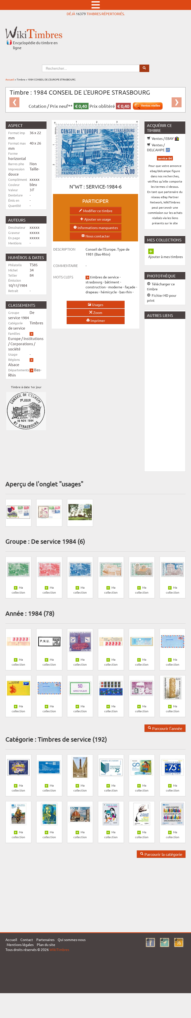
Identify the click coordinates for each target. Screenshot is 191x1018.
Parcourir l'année (166, 728)
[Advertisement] (167, 394)
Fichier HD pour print (161, 297)
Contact (26, 939)
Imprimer (97, 320)
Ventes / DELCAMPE (156, 147)
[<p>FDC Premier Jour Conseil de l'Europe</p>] (49, 511)
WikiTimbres (59, 949)
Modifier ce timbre (97, 210)
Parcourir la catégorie (162, 854)
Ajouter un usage (97, 219)
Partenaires (45, 939)
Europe (14, 338)
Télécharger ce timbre (161, 286)
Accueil (9, 79)
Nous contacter (97, 236)
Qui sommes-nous (72, 939)
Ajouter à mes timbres (165, 256)
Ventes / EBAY (162, 138)
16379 (81, 13)
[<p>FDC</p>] (18, 511)
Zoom (97, 312)
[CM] (80, 511)
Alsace (13, 364)
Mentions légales (20, 944)
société (14, 348)
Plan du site (46, 944)
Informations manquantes (97, 227)
